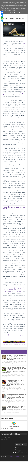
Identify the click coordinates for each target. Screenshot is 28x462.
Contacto (18, 448)
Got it (18, 12)
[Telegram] (1, 21)
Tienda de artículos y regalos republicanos (14, 345)
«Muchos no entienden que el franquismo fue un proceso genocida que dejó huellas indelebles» (16, 396)
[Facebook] (1, 12)
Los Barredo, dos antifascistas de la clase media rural (16, 407)
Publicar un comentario (7, 428)
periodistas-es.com (13, 334)
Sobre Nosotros (20, 449)
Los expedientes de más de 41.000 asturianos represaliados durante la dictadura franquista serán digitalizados (13, 383)
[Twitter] (1, 15)
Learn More (11, 12)
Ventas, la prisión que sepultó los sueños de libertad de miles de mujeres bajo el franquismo (16, 357)
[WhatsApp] (1, 18)
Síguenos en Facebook (18, 450)
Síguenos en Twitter (21, 452)
